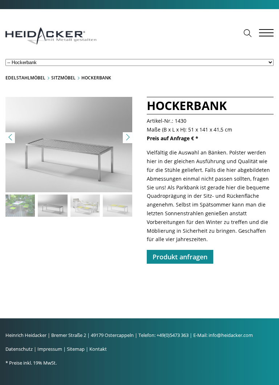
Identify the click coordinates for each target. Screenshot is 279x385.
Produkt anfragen (180, 256)
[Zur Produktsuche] (248, 33)
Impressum (49, 349)
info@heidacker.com (231, 335)
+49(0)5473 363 (173, 335)
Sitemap (76, 349)
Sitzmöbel (63, 78)
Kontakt (98, 349)
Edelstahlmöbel (25, 78)
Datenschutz (19, 349)
